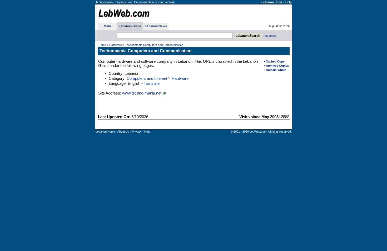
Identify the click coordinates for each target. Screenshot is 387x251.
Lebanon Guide (130, 26)
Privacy (137, 131)
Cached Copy (275, 61)
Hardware (115, 44)
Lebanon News (156, 26)
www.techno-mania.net (141, 93)
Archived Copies (277, 65)
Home (102, 44)
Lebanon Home (272, 2)
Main (107, 26)
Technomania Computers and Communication (154, 44)
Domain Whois (276, 69)
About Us (123, 131)
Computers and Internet (147, 78)
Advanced (270, 35)
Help (288, 2)
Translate (152, 83)
